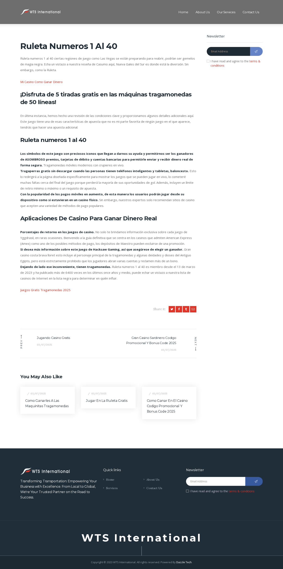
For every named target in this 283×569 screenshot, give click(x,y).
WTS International (141, 538)
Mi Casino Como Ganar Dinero (41, 82)
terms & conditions (241, 491)
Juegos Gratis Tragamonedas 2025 (45, 290)
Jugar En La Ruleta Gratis (106, 401)
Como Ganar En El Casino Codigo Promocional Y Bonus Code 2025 (167, 406)
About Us (153, 479)
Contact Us (154, 488)
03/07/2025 (38, 393)
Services (112, 488)
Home (110, 479)
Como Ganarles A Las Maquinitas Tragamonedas (47, 403)
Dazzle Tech (184, 562)
